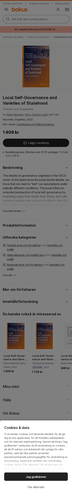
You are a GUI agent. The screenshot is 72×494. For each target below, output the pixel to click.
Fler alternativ (36, 487)
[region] (36, 457)
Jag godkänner (36, 477)
